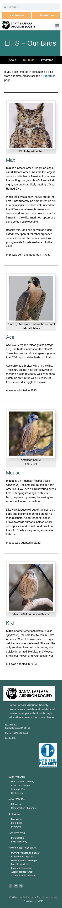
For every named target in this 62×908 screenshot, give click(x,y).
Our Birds (28, 60)
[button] (57, 26)
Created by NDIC (34, 901)
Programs (47, 60)
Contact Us (17, 793)
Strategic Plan (18, 789)
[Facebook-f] (10, 886)
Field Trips (16, 823)
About (12, 60)
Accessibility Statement (23, 875)
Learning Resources (21, 868)
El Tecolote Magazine (22, 856)
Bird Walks (17, 819)
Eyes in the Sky (19, 841)
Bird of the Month (20, 864)
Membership (17, 838)
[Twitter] (16, 886)
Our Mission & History (22, 781)
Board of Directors (20, 785)
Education (16, 804)
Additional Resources (22, 871)
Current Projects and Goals (25, 853)
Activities (14, 814)
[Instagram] (21, 886)
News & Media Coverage (24, 860)
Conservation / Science (23, 808)
